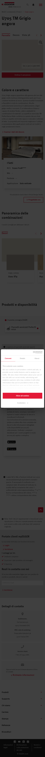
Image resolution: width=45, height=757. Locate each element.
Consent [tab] (8, 358)
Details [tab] (22, 358)
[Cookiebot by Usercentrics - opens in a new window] (32, 352)
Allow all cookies (22, 396)
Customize (21, 403)
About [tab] (37, 358)
